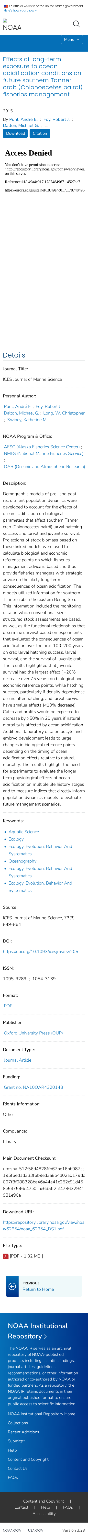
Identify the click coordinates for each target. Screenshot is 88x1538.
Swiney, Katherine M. (27, 420)
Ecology (16, 839)
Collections (18, 1423)
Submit (14, 1441)
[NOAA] (12, 25)
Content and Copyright (28, 1459)
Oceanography (22, 861)
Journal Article (17, 1060)
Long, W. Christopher (64, 413)
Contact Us (18, 1468)
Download (15, 133)
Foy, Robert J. (57, 119)
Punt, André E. (23, 119)
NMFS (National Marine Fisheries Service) (43, 453)
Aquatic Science (24, 832)
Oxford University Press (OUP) (33, 1033)
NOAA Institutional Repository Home (41, 1414)
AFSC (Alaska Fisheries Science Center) (42, 447)
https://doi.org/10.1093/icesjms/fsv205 (40, 951)
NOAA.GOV (12, 1530)
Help (12, 1450)
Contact (21, 1507)
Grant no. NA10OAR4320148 (33, 1087)
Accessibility (44, 1513)
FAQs (13, 1477)
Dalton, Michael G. (21, 125)
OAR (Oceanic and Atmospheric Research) (44, 467)
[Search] (77, 23)
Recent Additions (23, 1432)
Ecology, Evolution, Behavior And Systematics (40, 850)
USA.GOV (35, 1530)
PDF (8, 1006)
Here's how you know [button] (19, 10)
